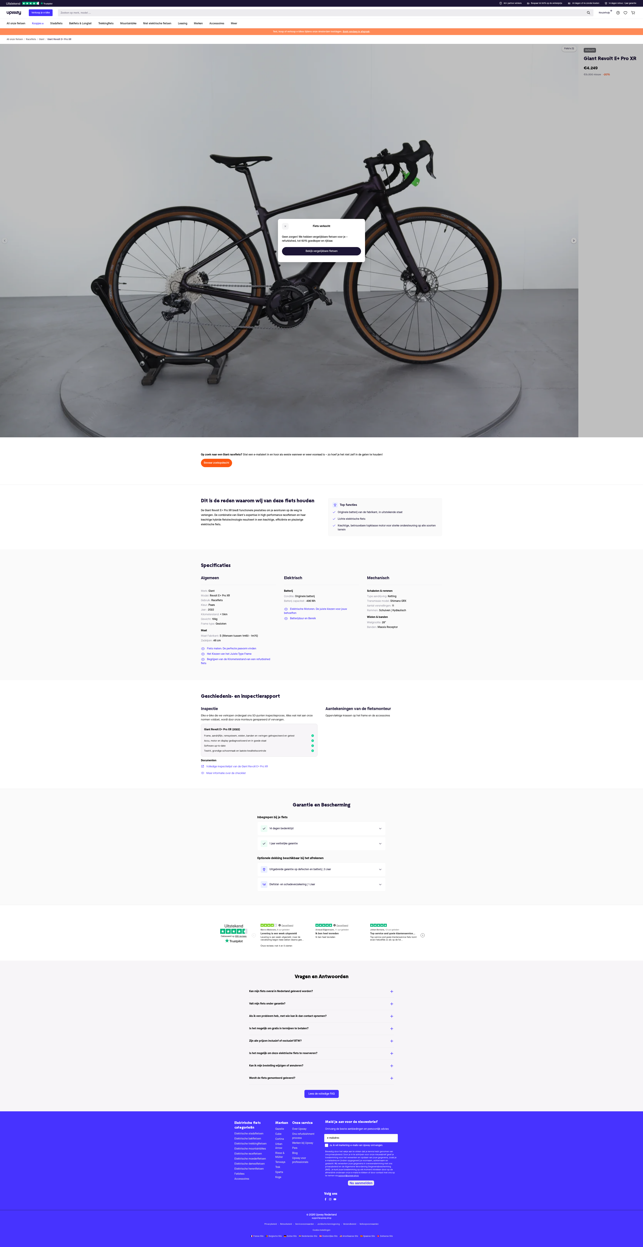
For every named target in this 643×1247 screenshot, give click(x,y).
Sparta (279, 1172)
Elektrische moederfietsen (250, 1159)
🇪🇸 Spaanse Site (367, 1236)
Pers (294, 1148)
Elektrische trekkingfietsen (250, 1143)
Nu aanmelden (361, 1183)
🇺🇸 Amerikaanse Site (349, 1236)
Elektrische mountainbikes (250, 1149)
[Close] (324, 2)
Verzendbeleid (349, 1224)
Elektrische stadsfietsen (248, 1133)
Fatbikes (239, 1174)
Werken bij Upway (302, 1143)
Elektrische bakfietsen (247, 1138)
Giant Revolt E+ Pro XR (59, 39)
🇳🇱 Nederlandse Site (308, 1236)
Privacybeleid (270, 1224)
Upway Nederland (326, 1215)
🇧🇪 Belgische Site (274, 1236)
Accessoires (241, 1179)
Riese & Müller (279, 1155)
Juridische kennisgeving (328, 1224)
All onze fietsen (15, 39)
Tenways (280, 1162)
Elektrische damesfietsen (249, 1164)
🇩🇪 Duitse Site (290, 1236)
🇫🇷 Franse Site (257, 1236)
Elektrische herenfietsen (249, 1169)
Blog (295, 1153)
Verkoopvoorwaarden (369, 1224)
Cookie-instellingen (321, 1230)
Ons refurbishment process (303, 1136)
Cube (278, 1134)
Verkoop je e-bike (40, 13)
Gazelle (279, 1129)
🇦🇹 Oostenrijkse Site (328, 1236)
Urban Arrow (278, 1146)
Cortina (279, 1139)
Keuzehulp (604, 13)
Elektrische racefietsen (248, 1154)
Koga (278, 1177)
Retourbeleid (286, 1224)
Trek (277, 1167)
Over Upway (299, 1129)
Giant (41, 39)
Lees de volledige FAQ (321, 1094)
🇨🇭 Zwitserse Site (385, 1236)
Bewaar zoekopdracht (216, 463)
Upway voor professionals (300, 1160)
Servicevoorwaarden (304, 1224)
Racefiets (31, 39)
